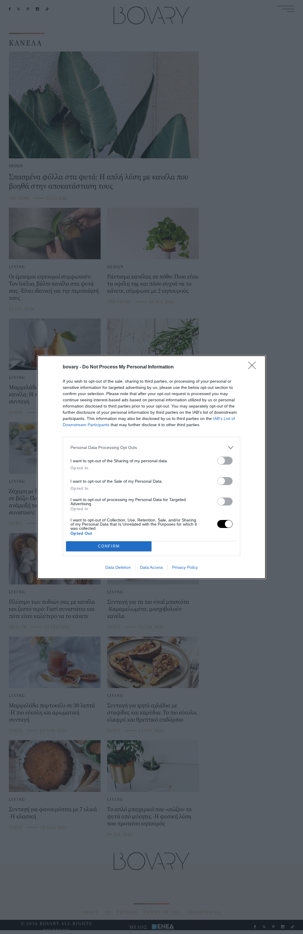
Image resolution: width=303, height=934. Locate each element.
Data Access (151, 567)
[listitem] (151, 448)
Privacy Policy (185, 567)
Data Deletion (118, 567)
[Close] (254, 367)
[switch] (225, 461)
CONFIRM (109, 546)
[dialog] (151, 467)
